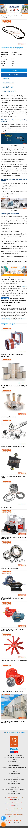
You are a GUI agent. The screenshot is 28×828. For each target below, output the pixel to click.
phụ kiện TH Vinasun (14, 302)
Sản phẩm (10, 15)
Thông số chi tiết (8, 83)
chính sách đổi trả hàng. (13, 319)
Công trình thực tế (9, 91)
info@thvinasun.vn (15, 761)
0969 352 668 (16, 799)
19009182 (24, 286)
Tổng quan (6, 79)
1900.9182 (16, 805)
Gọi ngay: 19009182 (14, 75)
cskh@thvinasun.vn (5, 318)
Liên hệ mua (14, 70)
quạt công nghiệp (13, 300)
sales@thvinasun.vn (15, 773)
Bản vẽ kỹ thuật (8, 87)
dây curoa (13, 298)
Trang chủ (3, 15)
